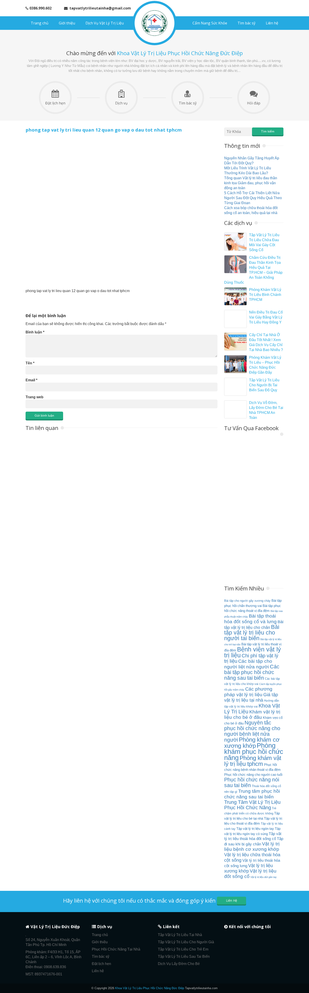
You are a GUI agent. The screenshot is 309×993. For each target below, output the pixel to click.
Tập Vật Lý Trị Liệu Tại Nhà (180, 935)
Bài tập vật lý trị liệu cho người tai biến (251, 632)
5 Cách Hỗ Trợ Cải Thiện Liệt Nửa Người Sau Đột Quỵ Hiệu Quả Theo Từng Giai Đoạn (253, 198)
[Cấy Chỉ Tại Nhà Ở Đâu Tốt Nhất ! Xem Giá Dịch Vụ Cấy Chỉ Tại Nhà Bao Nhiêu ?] (235, 342)
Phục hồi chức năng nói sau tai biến (251, 782)
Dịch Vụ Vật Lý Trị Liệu (105, 23)
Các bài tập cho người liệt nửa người (248, 664)
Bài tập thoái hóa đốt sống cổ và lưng (250, 618)
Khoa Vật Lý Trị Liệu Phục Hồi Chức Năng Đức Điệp (149, 988)
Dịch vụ (121, 103)
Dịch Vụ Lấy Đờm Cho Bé (179, 964)
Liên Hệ (231, 900)
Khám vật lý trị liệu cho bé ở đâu (252, 714)
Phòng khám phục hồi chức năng (253, 751)
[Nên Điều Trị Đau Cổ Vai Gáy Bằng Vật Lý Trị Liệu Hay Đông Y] (235, 319)
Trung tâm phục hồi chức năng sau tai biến (252, 794)
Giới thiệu (67, 23)
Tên (30, 363)
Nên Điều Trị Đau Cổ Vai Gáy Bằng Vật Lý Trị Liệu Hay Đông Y (266, 317)
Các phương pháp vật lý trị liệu (248, 691)
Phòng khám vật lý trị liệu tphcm (252, 761)
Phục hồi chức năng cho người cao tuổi (253, 774)
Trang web (34, 397)
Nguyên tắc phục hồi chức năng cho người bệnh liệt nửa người (252, 731)
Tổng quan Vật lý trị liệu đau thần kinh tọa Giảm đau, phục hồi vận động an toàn (250, 183)
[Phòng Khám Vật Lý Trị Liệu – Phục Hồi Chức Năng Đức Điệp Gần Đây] (235, 364)
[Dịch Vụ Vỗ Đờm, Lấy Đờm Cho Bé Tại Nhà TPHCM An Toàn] (235, 409)
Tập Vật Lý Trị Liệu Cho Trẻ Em (183, 949)
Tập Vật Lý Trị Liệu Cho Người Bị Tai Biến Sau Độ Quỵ (264, 385)
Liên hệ (272, 23)
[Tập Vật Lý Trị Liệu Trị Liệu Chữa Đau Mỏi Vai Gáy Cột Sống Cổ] (235, 242)
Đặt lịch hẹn (55, 103)
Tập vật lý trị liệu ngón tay (255, 828)
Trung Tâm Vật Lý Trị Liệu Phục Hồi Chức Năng (252, 804)
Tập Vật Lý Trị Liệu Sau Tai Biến (184, 956)
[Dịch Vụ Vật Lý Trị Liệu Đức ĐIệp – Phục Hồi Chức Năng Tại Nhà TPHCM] (154, 23)
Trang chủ (39, 23)
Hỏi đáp (253, 103)
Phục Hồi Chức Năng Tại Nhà (116, 949)
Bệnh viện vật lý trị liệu (252, 652)
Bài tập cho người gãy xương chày (247, 600)
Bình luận (35, 332)
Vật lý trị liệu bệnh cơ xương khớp (252, 846)
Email (31, 380)
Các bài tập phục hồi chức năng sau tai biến (251, 672)
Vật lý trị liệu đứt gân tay (263, 877)
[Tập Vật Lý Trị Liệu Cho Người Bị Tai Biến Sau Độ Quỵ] (235, 387)
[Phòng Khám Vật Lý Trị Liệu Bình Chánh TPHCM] (235, 296)
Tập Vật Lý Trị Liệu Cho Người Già (186, 942)
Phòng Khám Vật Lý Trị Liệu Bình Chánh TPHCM (265, 295)
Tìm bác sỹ (246, 23)
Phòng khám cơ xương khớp (252, 742)
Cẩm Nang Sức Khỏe (210, 23)
